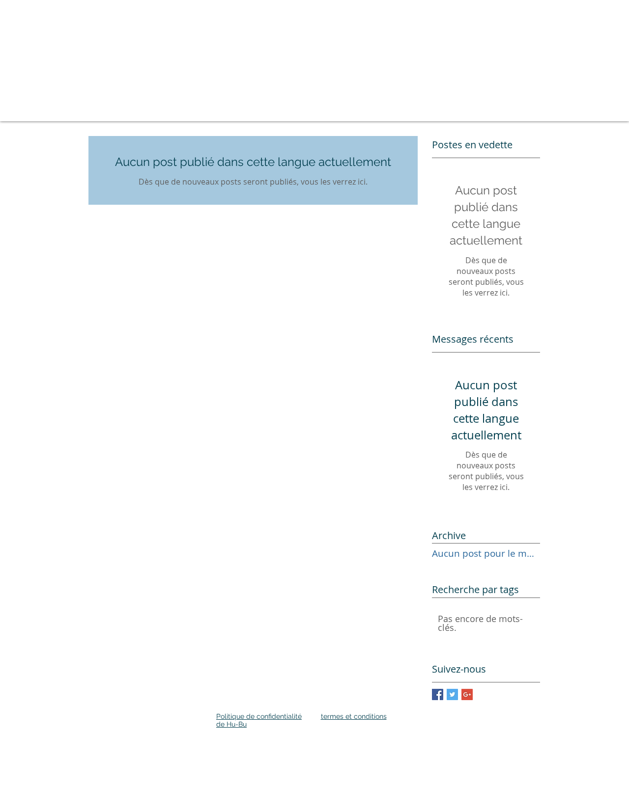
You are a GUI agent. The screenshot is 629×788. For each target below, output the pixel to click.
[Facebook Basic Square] (437, 694)
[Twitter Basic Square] (452, 694)
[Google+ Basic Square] (467, 694)
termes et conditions (354, 716)
